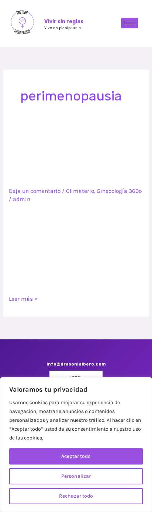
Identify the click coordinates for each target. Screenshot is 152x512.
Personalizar (76, 476)
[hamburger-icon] (129, 23)
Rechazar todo (76, 496)
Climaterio (80, 191)
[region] (76, 444)
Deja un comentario (35, 191)
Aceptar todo (76, 456)
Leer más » (23, 298)
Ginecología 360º (119, 191)
